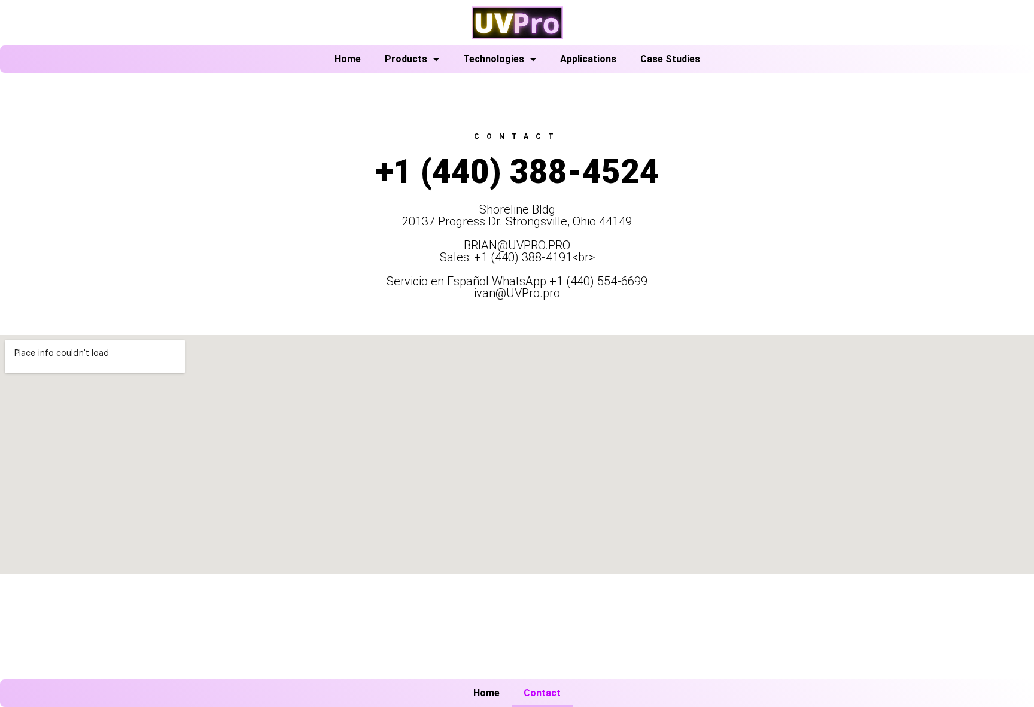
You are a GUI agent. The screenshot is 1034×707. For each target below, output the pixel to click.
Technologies (493, 59)
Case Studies (670, 59)
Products (406, 59)
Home (347, 59)
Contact (542, 693)
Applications (588, 59)
